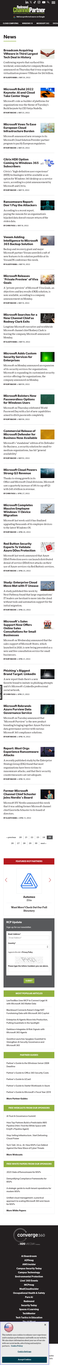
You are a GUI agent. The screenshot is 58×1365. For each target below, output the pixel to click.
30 (36, 843)
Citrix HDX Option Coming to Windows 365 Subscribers (21, 163)
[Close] (45, 1325)
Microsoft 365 (42, 23)
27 (18, 843)
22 (32, 837)
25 (49, 837)
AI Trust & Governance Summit (21, 1116)
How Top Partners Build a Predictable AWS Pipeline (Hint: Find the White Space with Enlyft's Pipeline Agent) (26, 1126)
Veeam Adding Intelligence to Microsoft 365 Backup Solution (21, 241)
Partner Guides (29, 1055)
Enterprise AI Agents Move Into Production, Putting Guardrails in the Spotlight (27, 1021)
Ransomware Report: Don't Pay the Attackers (20, 203)
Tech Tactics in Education (29, 1317)
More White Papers (16, 1211)
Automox (29, 897)
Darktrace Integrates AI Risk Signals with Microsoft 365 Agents (25, 1031)
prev (6, 880)
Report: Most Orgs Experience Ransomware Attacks (21, 752)
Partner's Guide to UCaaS (18, 1079)
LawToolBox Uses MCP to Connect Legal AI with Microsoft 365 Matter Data (26, 1002)
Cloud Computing (10, 23)
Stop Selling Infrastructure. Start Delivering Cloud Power (26, 1137)
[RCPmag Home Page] (29, 7)
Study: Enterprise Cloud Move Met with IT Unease (21, 584)
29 (30, 843)
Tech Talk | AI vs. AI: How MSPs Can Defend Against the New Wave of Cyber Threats (27, 1146)
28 (24, 843)
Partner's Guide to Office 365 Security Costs (27, 1073)
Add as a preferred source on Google (30, 17)
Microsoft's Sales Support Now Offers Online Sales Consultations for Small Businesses (20, 628)
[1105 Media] (29, 1244)
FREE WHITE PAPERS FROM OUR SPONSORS (29, 1164)
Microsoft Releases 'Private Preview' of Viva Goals (21, 280)
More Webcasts (14, 1155)
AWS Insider (29, 1264)
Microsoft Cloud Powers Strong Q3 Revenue (20, 471)
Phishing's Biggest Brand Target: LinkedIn (20, 672)
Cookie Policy (17, 1346)
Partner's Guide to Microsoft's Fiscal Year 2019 (28, 1092)
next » (43, 843)
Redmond (29, 1301)
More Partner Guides (17, 1099)
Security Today (29, 1305)
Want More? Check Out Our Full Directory (29, 909)
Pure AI (29, 1297)
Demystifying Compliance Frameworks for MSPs (26, 1180)
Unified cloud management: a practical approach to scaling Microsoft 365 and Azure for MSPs (28, 1201)
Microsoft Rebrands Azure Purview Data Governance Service (18, 710)
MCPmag (29, 1285)
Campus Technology (29, 1272)
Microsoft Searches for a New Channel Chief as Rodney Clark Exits (20, 318)
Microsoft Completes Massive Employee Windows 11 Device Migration (18, 510)
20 (20, 837)
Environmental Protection (29, 1277)
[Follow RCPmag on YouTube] (43, 2)
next (49, 880)
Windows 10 (27, 23)
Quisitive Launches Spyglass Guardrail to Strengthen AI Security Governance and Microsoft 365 (26, 1042)
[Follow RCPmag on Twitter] (31, 2)
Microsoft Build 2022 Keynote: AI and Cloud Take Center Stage (19, 93)
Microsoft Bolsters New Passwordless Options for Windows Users (20, 399)
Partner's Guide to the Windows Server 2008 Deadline (27, 1065)
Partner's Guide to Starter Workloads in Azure (28, 1086)
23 (38, 837)
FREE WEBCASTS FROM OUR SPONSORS (29, 1108)
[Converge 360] (29, 1235)
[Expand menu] (53, 3)
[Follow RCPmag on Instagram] (39, 3)
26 (12, 843)
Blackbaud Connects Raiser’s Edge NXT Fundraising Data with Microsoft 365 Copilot (27, 1011)
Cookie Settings (24, 1352)
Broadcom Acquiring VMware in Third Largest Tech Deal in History (21, 54)
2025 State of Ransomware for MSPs (23, 1172)
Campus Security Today (29, 1268)
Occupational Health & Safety (29, 1293)
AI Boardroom (29, 1256)
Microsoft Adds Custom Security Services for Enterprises (20, 357)
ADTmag (29, 1260)
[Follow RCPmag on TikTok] (34, 3)
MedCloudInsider (29, 1289)
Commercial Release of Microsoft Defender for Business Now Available (20, 435)
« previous (11, 837)
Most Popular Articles (29, 993)
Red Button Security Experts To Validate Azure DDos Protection (19, 547)
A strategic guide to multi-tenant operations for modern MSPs (28, 1190)
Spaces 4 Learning (29, 1309)
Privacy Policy (27, 952)
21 (26, 837)
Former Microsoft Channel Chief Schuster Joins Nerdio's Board (20, 794)
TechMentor (29, 1313)
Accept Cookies (24, 1360)
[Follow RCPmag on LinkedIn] (26, 3)
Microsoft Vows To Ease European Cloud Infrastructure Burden (20, 128)
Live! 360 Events (29, 1281)
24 (44, 837)
